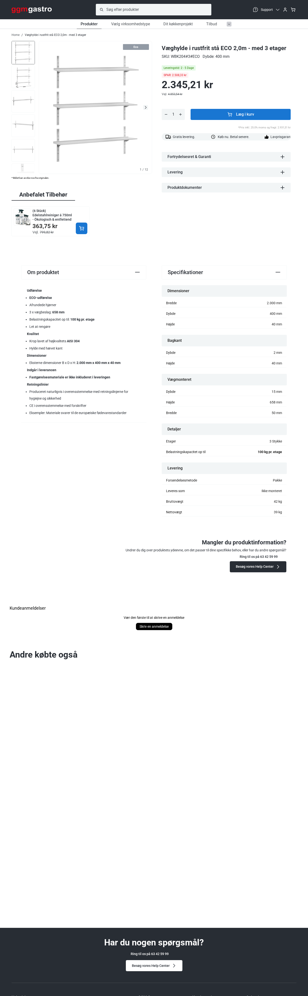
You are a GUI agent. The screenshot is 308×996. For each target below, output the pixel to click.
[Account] (285, 9)
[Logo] (32, 9)
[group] (23, 52)
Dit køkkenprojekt (178, 24)
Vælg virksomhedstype (130, 24)
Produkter (89, 24)
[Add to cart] (81, 228)
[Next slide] (145, 107)
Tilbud (211, 24)
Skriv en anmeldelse (154, 626)
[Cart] (293, 9)
